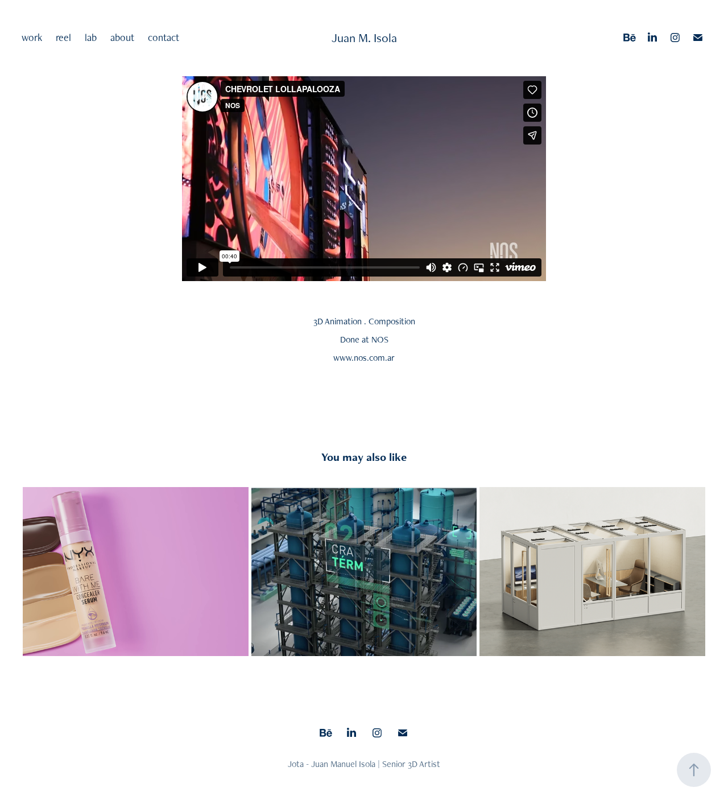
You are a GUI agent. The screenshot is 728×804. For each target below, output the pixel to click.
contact (163, 37)
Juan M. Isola (364, 38)
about (122, 37)
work (32, 37)
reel (63, 37)
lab (91, 37)
